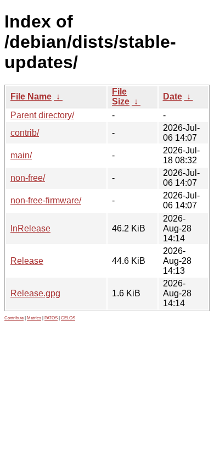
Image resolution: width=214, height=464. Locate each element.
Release (26, 261)
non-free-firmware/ (45, 200)
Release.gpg (35, 293)
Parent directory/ (42, 115)
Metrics (34, 318)
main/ (21, 155)
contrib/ (24, 132)
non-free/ (27, 178)
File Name (31, 96)
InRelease (30, 228)
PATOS (51, 318)
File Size (120, 96)
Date (172, 96)
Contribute (14, 318)
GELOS (68, 318)
